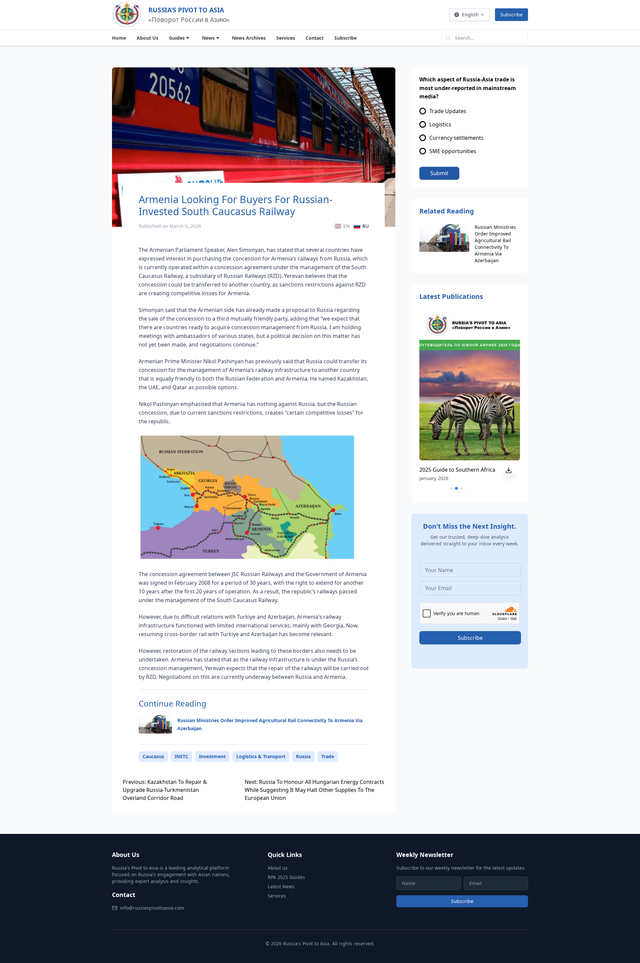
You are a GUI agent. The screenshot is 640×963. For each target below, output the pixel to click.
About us (278, 868)
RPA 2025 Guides (286, 877)
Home (119, 38)
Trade (327, 756)
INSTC (181, 756)
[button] (445, 488)
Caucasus (153, 756)
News (208, 38)
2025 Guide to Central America (457, 469)
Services (285, 38)
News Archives (249, 38)
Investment (212, 756)
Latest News (281, 886)
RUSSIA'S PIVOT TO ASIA (186, 9)
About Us (147, 38)
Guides (177, 38)
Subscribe (511, 14)
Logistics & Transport (260, 756)
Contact (315, 38)
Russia (303, 756)
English (470, 14)
